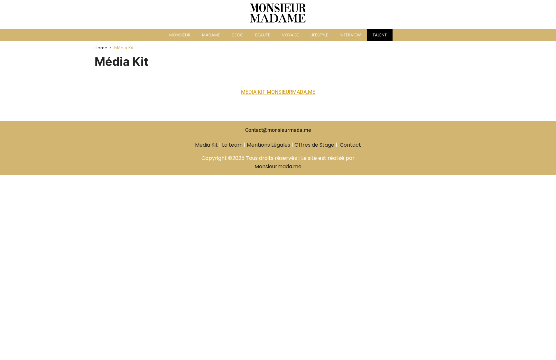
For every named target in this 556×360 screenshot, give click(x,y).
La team (232, 145)
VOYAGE (290, 35)
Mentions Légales (268, 145)
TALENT (380, 35)
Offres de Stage (314, 145)
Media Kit (206, 145)
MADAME (211, 35)
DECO (238, 35)
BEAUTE (262, 35)
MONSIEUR (179, 35)
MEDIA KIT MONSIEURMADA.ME (278, 92)
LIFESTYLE (319, 35)
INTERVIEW (350, 35)
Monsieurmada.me (278, 166)
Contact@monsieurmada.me (278, 130)
